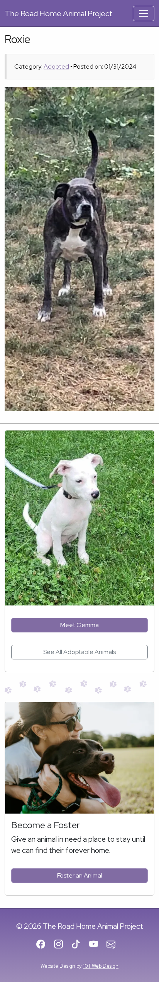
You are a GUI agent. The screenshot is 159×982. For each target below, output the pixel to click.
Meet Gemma (79, 625)
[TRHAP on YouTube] (97, 945)
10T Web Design (100, 966)
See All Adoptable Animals (79, 652)
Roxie (17, 39)
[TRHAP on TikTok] (79, 945)
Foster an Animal (79, 875)
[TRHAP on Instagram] (62, 945)
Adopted (56, 66)
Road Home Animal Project (59, 13)
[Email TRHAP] (114, 945)
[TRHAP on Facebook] (44, 945)
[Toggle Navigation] (143, 13)
